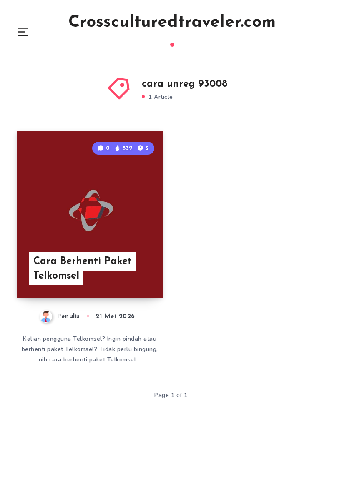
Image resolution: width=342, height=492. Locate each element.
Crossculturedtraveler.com (172, 22)
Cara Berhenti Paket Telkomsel (82, 268)
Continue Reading (131, 274)
